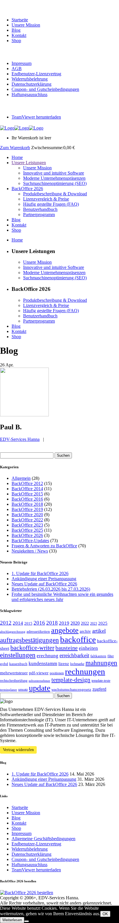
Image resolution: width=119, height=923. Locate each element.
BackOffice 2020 (27, 514)
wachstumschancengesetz (71, 689)
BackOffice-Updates (30, 540)
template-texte (101, 681)
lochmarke (77, 664)
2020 (75, 623)
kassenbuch (18, 664)
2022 (85, 623)
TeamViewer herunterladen (36, 117)
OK (105, 914)
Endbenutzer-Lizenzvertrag (36, 73)
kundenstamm (43, 663)
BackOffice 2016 (27, 499)
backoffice (78, 639)
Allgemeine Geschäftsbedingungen (43, 838)
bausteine (66, 648)
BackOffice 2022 (27, 519)
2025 (102, 623)
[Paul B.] (24, 414)
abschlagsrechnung (12, 631)
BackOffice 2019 (27, 509)
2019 (64, 623)
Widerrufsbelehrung (30, 78)
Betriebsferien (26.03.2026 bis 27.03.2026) (51, 589)
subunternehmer (39, 680)
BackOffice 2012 (27, 483)
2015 (28, 623)
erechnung (47, 655)
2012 (6, 623)
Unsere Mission (26, 25)
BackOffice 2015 (27, 493)
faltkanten (98, 656)
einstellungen (18, 655)
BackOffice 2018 (27, 504)
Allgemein (21, 478)
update (39, 688)
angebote (65, 630)
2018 (52, 623)
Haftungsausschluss (29, 94)
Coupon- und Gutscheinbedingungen (45, 89)
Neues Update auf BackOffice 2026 (44, 583)
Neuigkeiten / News (30, 550)
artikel (99, 631)
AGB (17, 68)
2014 (18, 623)
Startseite (20, 19)
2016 (39, 623)
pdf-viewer (39, 673)
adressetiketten (38, 631)
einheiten (88, 648)
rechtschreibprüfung (13, 681)
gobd (4, 664)
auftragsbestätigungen (29, 640)
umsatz (23, 690)
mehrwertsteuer (14, 673)
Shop (16, 40)
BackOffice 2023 (27, 525)
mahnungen (101, 662)
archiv (85, 631)
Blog (16, 30)
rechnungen (85, 671)
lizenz (63, 663)
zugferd (99, 689)
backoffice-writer (32, 647)
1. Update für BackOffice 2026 (40, 573)
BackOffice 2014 (27, 488)
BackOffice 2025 (27, 530)
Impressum (21, 63)
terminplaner (8, 689)
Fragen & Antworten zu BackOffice (44, 545)
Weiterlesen (12, 920)
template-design (70, 679)
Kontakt (19, 35)
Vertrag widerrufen (18, 750)
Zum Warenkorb (15, 147)
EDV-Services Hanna (20, 439)
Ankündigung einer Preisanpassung (44, 578)
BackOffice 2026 (27, 535)
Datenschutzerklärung (31, 84)
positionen (57, 673)
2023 (93, 623)
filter (110, 656)
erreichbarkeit (74, 655)
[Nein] (26, 921)
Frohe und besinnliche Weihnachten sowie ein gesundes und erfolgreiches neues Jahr (62, 597)
